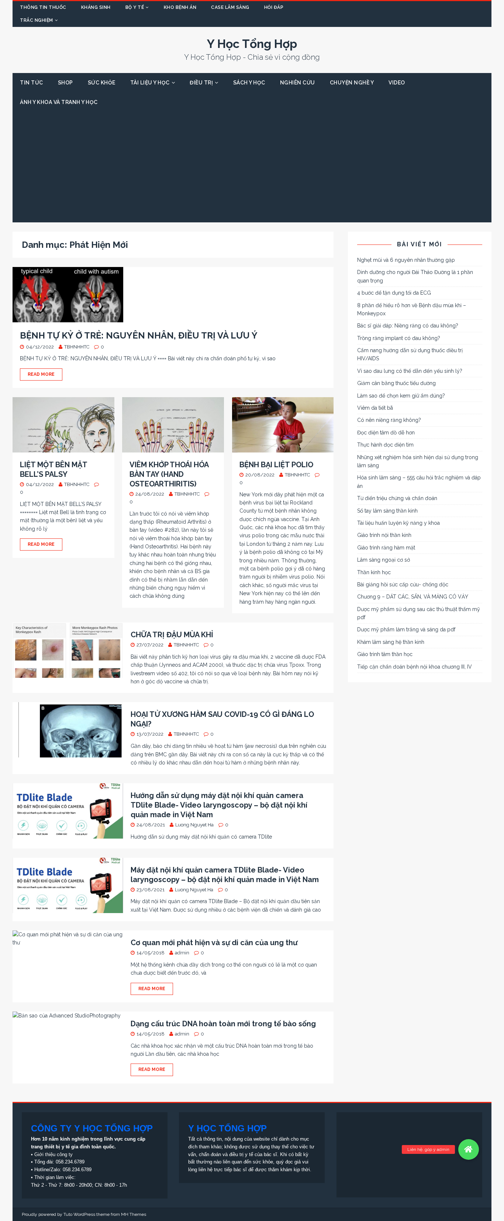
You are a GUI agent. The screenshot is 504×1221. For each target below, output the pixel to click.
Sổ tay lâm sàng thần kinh (387, 511)
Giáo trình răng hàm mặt (386, 548)
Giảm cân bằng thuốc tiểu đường (396, 383)
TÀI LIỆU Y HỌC (150, 83)
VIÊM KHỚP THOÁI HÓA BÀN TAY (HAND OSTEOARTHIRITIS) (169, 474)
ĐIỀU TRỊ (201, 83)
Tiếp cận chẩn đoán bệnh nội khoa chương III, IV (414, 667)
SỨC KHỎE (101, 83)
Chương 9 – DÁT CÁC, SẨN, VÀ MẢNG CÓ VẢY (412, 597)
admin (182, 952)
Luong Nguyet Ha (194, 825)
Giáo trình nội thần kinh (384, 535)
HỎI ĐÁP (274, 7)
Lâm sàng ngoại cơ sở (383, 560)
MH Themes (133, 1214)
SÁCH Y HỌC (249, 83)
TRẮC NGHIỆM (36, 20)
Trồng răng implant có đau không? (398, 338)
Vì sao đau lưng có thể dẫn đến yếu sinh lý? (409, 371)
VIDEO (397, 83)
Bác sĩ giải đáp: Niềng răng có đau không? (407, 326)
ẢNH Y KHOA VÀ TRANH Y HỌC (59, 102)
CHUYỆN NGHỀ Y (352, 83)
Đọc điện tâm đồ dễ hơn (386, 433)
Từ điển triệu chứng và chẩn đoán (397, 498)
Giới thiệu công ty (53, 1154)
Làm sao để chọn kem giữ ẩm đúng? (401, 396)
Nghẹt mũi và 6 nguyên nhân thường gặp (406, 260)
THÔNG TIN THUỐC (43, 7)
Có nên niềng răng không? (389, 420)
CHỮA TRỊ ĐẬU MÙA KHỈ (172, 634)
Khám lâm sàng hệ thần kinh (390, 642)
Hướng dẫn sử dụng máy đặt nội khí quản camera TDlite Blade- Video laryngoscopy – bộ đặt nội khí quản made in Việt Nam (219, 805)
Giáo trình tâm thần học (384, 654)
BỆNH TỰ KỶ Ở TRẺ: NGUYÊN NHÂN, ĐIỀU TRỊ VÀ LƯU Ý (139, 335)
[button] (468, 1149)
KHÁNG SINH (96, 7)
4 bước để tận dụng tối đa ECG (394, 293)
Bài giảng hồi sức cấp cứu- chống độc (402, 584)
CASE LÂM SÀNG (230, 7)
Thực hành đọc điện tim (385, 445)
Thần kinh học (374, 572)
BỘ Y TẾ (134, 7)
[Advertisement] (252, 167)
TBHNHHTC (76, 347)
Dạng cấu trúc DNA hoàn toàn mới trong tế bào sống (223, 1023)
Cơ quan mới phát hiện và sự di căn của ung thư (214, 942)
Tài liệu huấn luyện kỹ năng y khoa (398, 523)
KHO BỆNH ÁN (180, 7)
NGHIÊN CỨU (297, 83)
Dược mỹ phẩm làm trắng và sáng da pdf (406, 629)
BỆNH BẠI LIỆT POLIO (276, 464)
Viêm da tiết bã (375, 408)
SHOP (65, 83)
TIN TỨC (31, 83)
